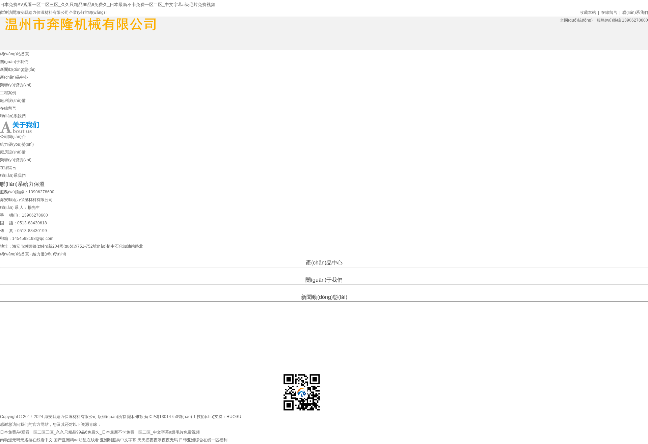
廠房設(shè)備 (13, 100)
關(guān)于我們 (14, 61)
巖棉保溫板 (337, 271)
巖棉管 (307, 271)
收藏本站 (588, 12)
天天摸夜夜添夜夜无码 (157, 440)
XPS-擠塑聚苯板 (272, 271)
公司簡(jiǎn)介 (13, 136)
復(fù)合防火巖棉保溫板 (370, 271)
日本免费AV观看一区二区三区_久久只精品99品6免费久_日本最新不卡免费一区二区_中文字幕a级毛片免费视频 (107, 4)
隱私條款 (135, 416)
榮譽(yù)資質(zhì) (15, 85)
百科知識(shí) (348, 305)
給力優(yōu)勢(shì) (17, 144)
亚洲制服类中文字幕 (118, 440)
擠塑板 (294, 271)
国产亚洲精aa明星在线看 (76, 440)
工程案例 (8, 92)
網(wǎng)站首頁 (14, 54)
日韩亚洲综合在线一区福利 (203, 440)
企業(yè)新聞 (299, 305)
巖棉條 (320, 271)
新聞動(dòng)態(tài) (17, 69)
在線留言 (609, 12)
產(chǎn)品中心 (14, 77)
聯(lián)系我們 (635, 12)
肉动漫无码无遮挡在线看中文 (26, 440)
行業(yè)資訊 (323, 305)
